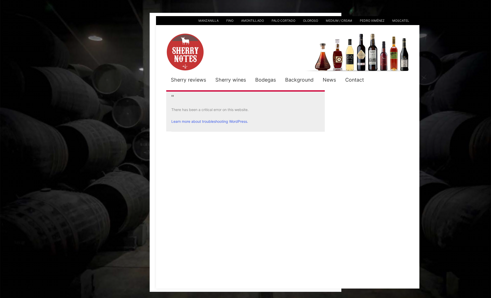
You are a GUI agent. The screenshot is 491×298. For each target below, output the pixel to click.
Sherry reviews (188, 80)
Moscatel (400, 21)
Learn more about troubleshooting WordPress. (209, 121)
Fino (229, 21)
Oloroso (310, 21)
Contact (354, 80)
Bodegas (265, 80)
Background (299, 80)
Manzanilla (208, 21)
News (329, 80)
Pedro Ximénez (372, 21)
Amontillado (252, 21)
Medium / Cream (339, 21)
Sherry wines (230, 80)
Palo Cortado (283, 21)
